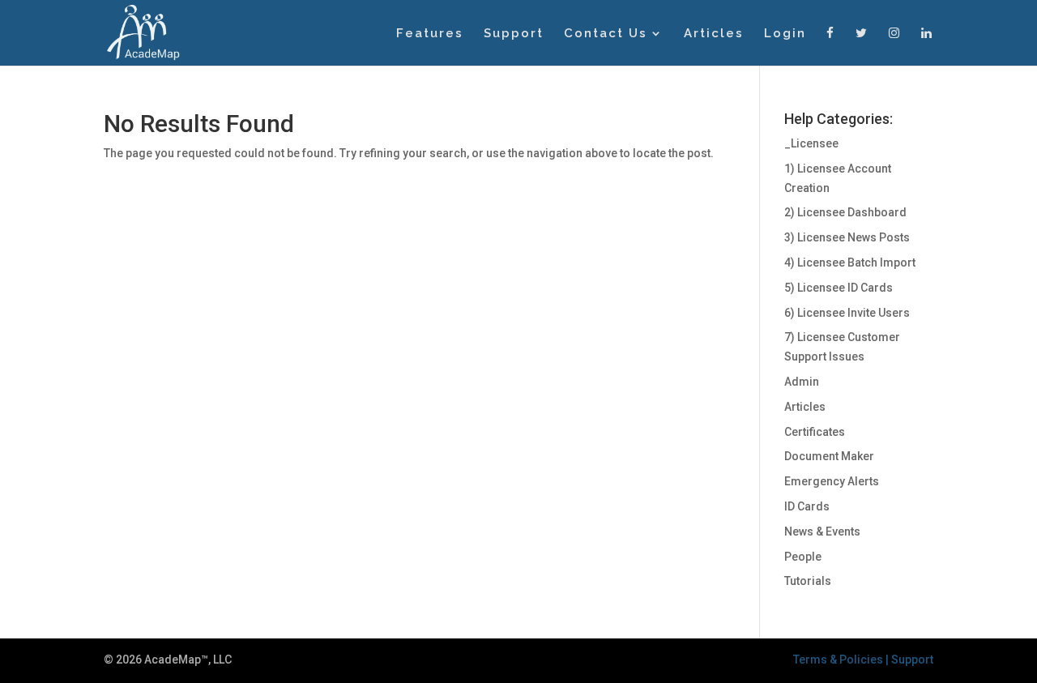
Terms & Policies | (842, 659)
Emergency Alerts (831, 481)
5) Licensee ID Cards (838, 287)
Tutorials (807, 580)
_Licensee (811, 143)
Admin (801, 381)
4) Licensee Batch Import (849, 262)
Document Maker (829, 456)
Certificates (814, 431)
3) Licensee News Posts (847, 237)
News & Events (822, 531)
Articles (714, 34)
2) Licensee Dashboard (845, 212)
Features (429, 34)
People (802, 556)
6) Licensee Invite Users (847, 312)
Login (785, 34)
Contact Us (605, 34)
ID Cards (807, 506)
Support (514, 34)
